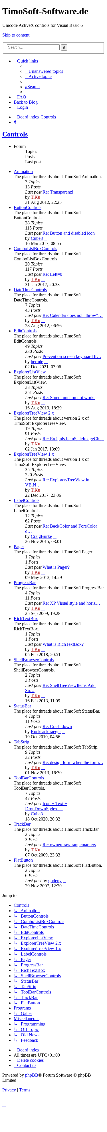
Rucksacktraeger (46, 731)
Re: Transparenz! (58, 192)
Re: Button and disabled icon (69, 233)
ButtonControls (27, 207)
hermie (37, 361)
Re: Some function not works (69, 397)
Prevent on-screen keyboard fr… (72, 356)
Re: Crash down (57, 726)
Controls (15, 134)
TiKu (35, 197)
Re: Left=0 (52, 274)
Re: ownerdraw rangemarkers (69, 844)
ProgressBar (25, 582)
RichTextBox (26, 618)
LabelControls (26, 500)
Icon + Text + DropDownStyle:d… (46, 806)
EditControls (25, 330)
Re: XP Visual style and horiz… (71, 603)
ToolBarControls (29, 777)
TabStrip (21, 741)
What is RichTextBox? (63, 644)
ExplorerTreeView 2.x (34, 413)
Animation (23, 171)
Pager (19, 546)
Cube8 (37, 238)
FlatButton (23, 860)
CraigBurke (41, 536)
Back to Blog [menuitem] (26, 102)
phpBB (31, 1075)
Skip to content (15, 35)
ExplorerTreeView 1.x (34, 454)
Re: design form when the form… (73, 762)
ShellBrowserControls (34, 659)
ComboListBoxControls (35, 248)
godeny (55, 880)
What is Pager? (56, 567)
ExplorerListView (30, 371)
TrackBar (22, 824)
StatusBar (22, 705)
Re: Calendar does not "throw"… (73, 315)
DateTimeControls (30, 289)
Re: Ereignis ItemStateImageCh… (73, 438)
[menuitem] (44, 71)
